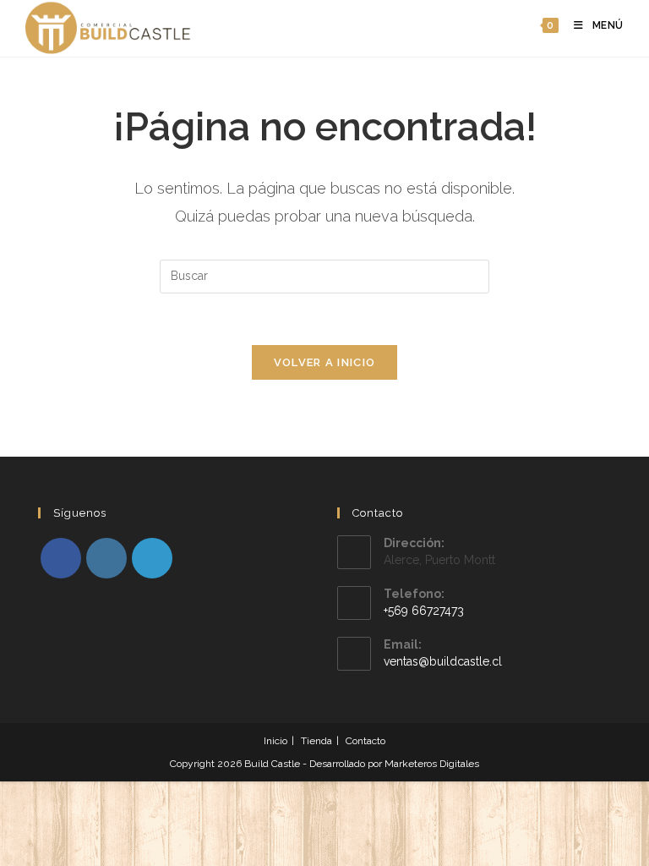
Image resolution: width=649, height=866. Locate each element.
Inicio (275, 741)
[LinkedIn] (152, 558)
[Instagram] (106, 558)
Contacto (365, 741)
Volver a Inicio (325, 362)
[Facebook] (61, 558)
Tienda (316, 741)
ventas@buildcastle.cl (443, 661)
